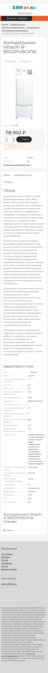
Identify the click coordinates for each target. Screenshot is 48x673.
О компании (7, 554)
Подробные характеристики (16, 165)
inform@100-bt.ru (9, 584)
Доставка (5, 557)
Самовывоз (6, 563)
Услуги (4, 566)
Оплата (4, 560)
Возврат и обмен (9, 569)
